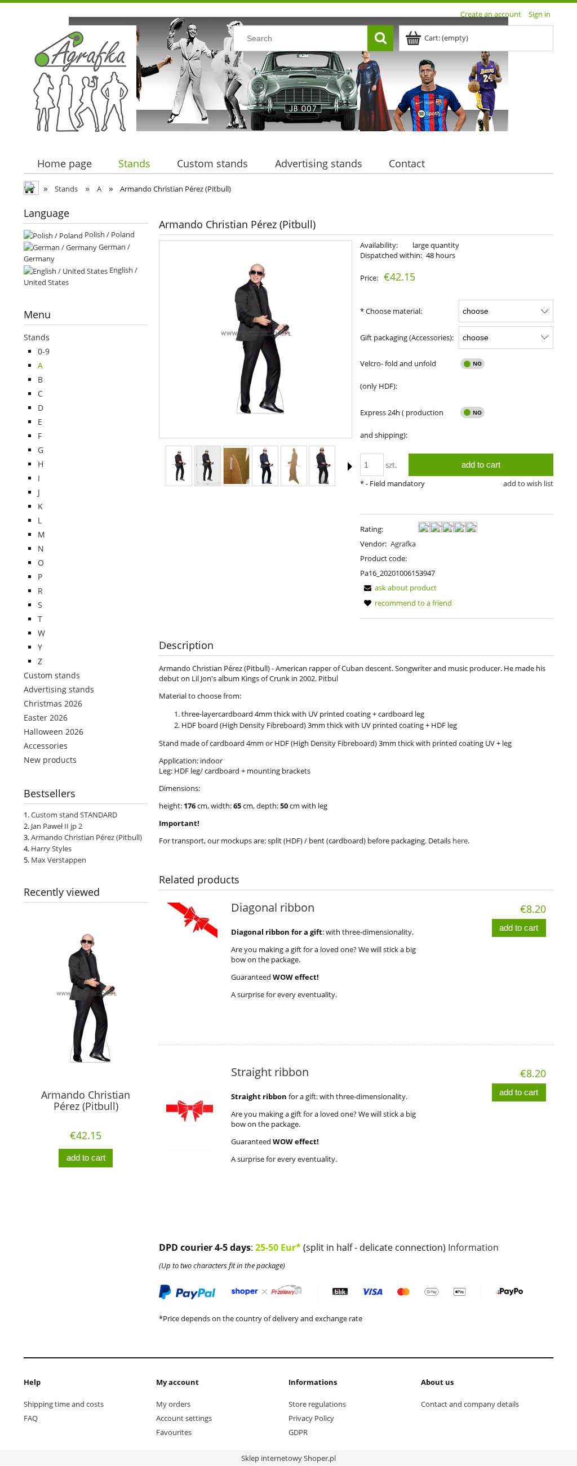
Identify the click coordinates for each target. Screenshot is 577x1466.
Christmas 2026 (53, 703)
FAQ (31, 1418)
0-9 (44, 351)
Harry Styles (51, 848)
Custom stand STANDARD (74, 815)
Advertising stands (59, 689)
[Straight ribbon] (194, 1109)
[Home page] (80, 80)
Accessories (46, 745)
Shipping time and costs (64, 1404)
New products (50, 759)
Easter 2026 (46, 717)
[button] (350, 466)
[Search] (380, 38)
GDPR (298, 1432)
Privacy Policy (311, 1418)
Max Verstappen (58, 860)
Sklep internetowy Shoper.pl (288, 1458)
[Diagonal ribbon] (194, 945)
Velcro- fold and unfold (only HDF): (398, 374)
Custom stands (52, 675)
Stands (37, 337)
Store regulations (317, 1404)
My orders (173, 1404)
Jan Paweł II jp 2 (56, 826)
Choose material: (391, 311)
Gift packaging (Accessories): (407, 337)
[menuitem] (64, 164)
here (460, 841)
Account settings (184, 1418)
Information (473, 1247)
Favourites (174, 1432)
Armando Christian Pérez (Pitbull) (86, 837)
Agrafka (403, 544)
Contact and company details (470, 1404)
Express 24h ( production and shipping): (401, 423)
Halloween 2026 (53, 731)
